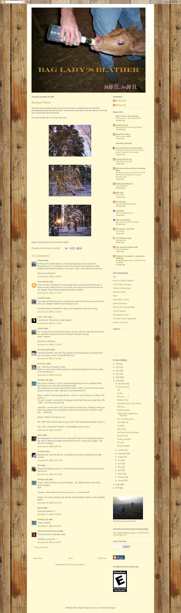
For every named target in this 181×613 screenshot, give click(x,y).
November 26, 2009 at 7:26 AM (49, 312)
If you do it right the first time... (126, 204)
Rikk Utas (119, 193)
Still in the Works (123, 220)
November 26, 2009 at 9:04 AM (49, 446)
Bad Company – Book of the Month (128, 118)
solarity (40, 260)
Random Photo (123, 400)
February (121, 477)
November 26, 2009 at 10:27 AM (49, 460)
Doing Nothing (122, 436)
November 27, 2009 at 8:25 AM (49, 526)
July (120, 460)
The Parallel (120, 231)
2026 (118, 364)
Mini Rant (121, 407)
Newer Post (38, 558)
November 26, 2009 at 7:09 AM (49, 277)
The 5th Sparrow (119, 311)
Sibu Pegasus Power (121, 300)
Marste (40, 508)
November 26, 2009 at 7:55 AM (49, 375)
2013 (118, 367)
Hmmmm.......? (123, 397)
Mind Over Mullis (119, 292)
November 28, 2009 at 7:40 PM (49, 542)
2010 (118, 377)
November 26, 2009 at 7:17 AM (49, 293)
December (122, 384)
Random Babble (123, 446)
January (121, 480)
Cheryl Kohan (43, 282)
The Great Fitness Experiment (124, 319)
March (120, 474)
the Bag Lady (42, 380)
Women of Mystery (120, 322)
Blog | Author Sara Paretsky (127, 116)
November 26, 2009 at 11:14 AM (49, 474)
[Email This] (70, 248)
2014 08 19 (120, 195)
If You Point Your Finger (122, 284)
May (120, 467)
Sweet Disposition (120, 303)
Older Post (102, 558)
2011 (118, 374)
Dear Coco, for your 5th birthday (127, 222)
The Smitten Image (123, 238)
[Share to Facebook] (78, 248)
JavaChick (41, 298)
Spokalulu (120, 211)
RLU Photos (121, 202)
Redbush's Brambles (124, 184)
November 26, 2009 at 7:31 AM (49, 323)
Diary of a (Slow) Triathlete (123, 281)
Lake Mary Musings (124, 143)
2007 (118, 488)
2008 (118, 485)
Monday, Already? (124, 439)
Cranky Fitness (122, 125)
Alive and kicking (122, 249)
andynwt (95, 608)
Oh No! (120, 393)
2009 (118, 381)
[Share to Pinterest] (80, 248)
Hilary (39, 435)
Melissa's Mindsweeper (122, 288)
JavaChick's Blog (123, 134)
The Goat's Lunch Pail (125, 229)
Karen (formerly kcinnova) (48, 531)
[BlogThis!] (73, 248)
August (121, 457)
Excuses (120, 443)
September (122, 454)
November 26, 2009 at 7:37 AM (49, 345)
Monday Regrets (123, 410)
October (121, 450)
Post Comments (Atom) (75, 565)
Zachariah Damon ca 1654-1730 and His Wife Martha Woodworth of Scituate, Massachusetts (130, 175)
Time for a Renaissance (124, 213)
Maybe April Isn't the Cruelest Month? (129, 127)
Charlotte (41, 451)
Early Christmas (121, 186)
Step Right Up (122, 422)
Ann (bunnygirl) (43, 350)
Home (70, 558)
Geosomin (41, 364)
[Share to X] (75, 248)
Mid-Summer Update (123, 136)
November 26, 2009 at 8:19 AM (49, 430)
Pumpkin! (121, 426)
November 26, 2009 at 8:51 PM (49, 503)
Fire (118, 390)
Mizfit (115, 296)
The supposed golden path (127, 247)
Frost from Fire (121, 240)
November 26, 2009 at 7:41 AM (49, 359)
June (120, 464)
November (122, 387)
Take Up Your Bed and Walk (124, 307)
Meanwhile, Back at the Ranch (129, 403)
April (120, 470)
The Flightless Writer (121, 315)
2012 (118, 371)
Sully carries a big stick (124, 161)
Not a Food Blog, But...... (127, 419)
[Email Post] (66, 248)
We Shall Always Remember (128, 432)
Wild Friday (121, 429)
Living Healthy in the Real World (129, 148)
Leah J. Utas (42, 317)
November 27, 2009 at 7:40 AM (49, 514)
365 (114, 277)
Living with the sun (124, 159)
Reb (39, 465)
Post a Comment (41, 547)
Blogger (112, 608)
